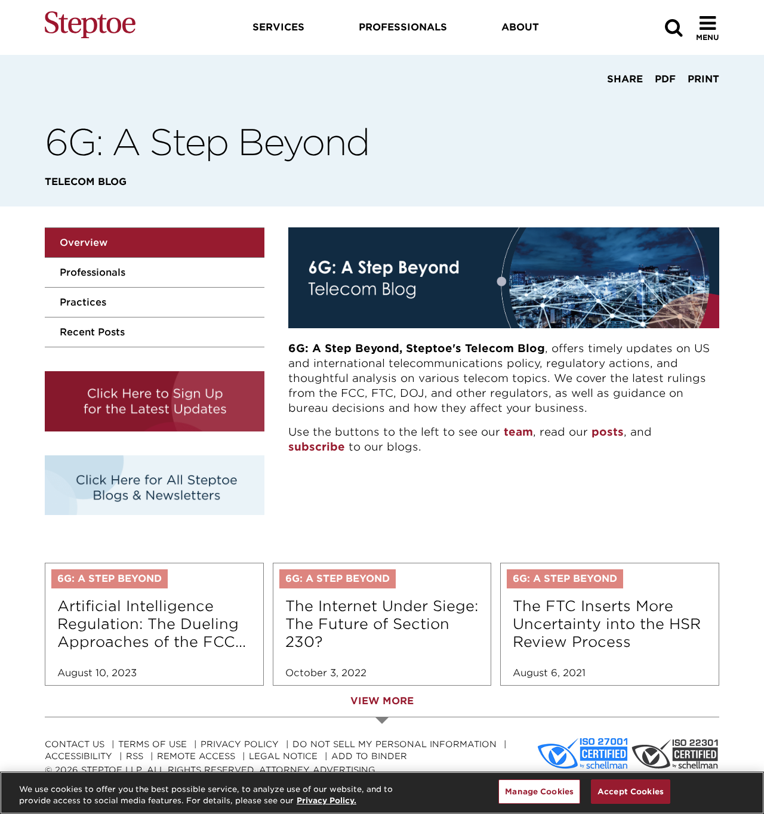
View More (382, 701)
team (518, 432)
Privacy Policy (240, 744)
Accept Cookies (630, 791)
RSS (134, 756)
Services (278, 27)
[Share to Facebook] (586, 101)
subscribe (316, 446)
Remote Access (196, 756)
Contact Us (74, 744)
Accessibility (78, 756)
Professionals (92, 272)
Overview (83, 242)
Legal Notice (283, 756)
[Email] (660, 101)
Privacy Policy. (326, 801)
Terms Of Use (152, 744)
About (520, 27)
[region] (382, 793)
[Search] (674, 28)
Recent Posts (92, 332)
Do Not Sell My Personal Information (394, 744)
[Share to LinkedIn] (621, 101)
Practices (83, 302)
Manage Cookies (539, 791)
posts (608, 432)
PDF (665, 79)
